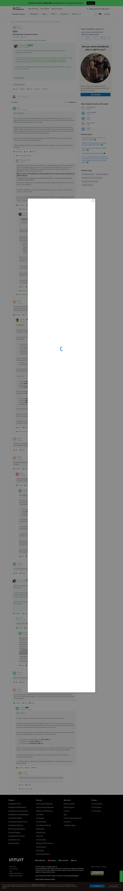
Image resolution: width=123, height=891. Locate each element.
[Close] (93, 201)
